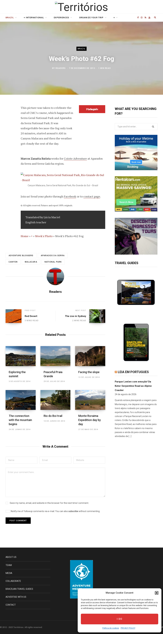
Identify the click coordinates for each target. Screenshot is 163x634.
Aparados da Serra (53, 255)
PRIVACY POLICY (128, 628)
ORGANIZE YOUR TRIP (91, 17)
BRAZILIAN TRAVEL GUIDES (19, 589)
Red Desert (31, 316)
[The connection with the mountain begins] (21, 400)
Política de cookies (110, 628)
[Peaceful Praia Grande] (55, 356)
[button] (156, 593)
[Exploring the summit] (21, 356)
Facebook (70, 196)
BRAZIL (10, 17)
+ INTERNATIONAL (34, 17)
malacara (31, 262)
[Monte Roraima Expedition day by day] (90, 400)
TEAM (9, 565)
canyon (13, 262)
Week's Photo (44, 236)
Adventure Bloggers (21, 255)
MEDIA (9, 573)
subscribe (73, 511)
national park (53, 262)
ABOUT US (11, 557)
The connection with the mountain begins (20, 420)
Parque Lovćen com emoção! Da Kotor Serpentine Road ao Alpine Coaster (133, 386)
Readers (61, 68)
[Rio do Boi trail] (55, 400)
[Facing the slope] (90, 356)
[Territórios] (81, 7)
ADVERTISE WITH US (16, 597)
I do (119, 619)
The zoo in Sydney (75, 316)
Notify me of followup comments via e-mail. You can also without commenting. (55, 511)
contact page (91, 196)
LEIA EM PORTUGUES (133, 372)
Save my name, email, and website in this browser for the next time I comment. (49, 503)
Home (24, 236)
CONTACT (11, 605)
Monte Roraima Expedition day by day (89, 420)
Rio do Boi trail (53, 415)
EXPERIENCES (61, 17)
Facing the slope (88, 372)
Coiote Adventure (75, 158)
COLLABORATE (13, 581)
